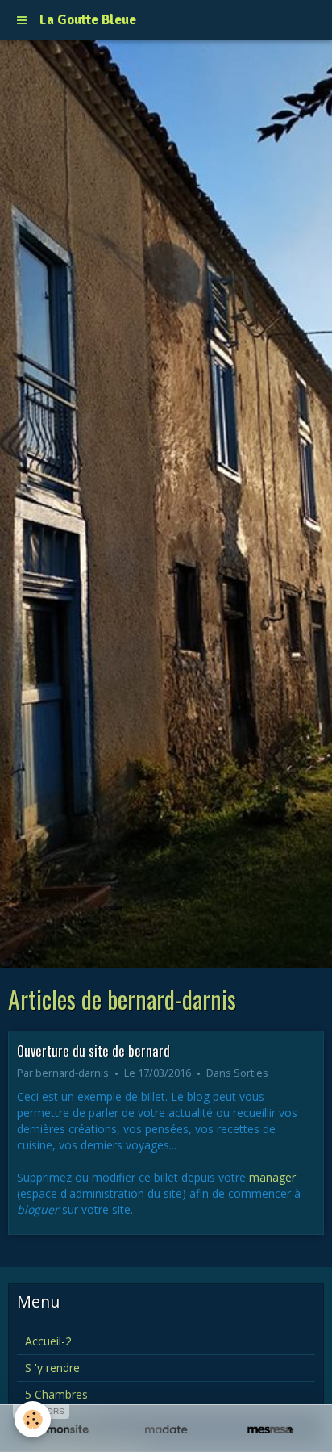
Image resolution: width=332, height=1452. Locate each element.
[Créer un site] (61, 1430)
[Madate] (165, 1430)
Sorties (251, 1073)
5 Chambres (56, 1394)
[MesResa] (270, 1430)
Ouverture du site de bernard (93, 1050)
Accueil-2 (48, 1341)
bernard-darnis (72, 1073)
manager (272, 1177)
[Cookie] (33, 1419)
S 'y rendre (52, 1367)
